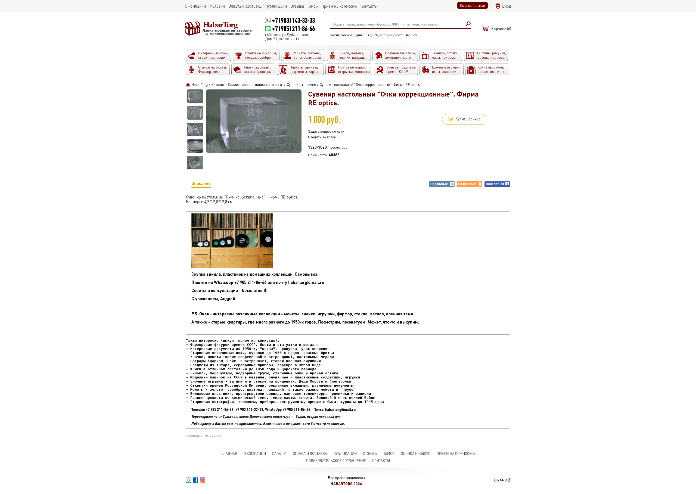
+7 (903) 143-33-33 (293, 20)
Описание (201, 183)
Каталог (279, 453)
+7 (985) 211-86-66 (293, 28)
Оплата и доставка (310, 453)
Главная (229, 453)
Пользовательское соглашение (336, 460)
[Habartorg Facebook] (195, 480)
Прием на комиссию (456, 453)
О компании (255, 453)
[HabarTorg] (219, 28)
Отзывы (370, 453)
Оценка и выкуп (472, 5)
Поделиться (439, 183)
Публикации (345, 453)
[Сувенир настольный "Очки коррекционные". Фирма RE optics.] (195, 96)
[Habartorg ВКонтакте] (188, 480)
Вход (506, 6)
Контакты (381, 460)
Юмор (389, 453)
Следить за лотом (322, 137)
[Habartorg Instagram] (202, 480)
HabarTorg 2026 (346, 483)
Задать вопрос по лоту (326, 131)
